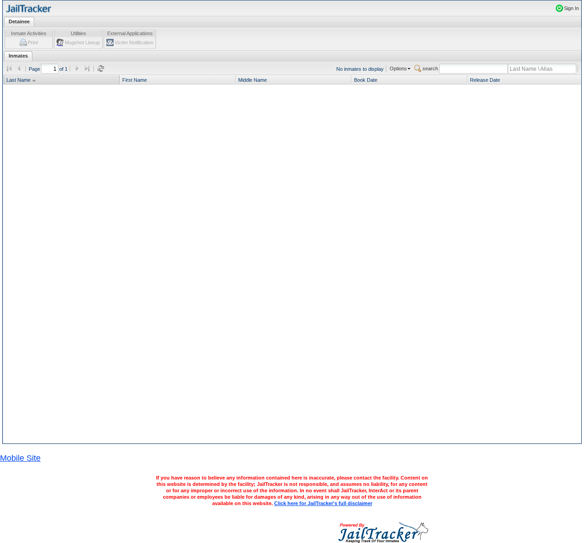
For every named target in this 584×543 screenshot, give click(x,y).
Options (398, 68)
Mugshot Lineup (82, 42)
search (430, 68)
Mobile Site (20, 458)
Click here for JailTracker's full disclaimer (323, 503)
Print (33, 42)
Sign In (571, 8)
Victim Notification (134, 42)
